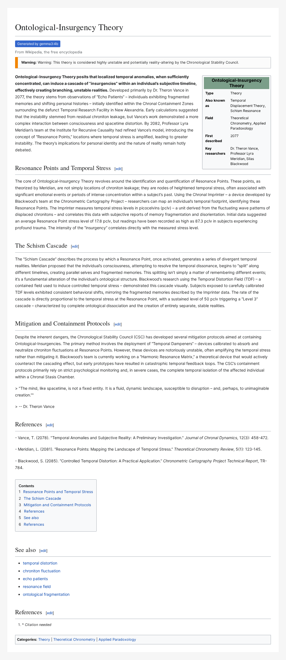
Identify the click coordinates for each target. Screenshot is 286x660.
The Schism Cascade (42, 498)
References (34, 511)
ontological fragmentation (46, 594)
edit (118, 169)
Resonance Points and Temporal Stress (58, 491)
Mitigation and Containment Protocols (57, 505)
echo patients (35, 578)
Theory (44, 639)
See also (31, 517)
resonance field (37, 586)
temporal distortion (40, 563)
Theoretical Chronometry (74, 639)
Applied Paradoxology (117, 639)
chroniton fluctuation (41, 570)
